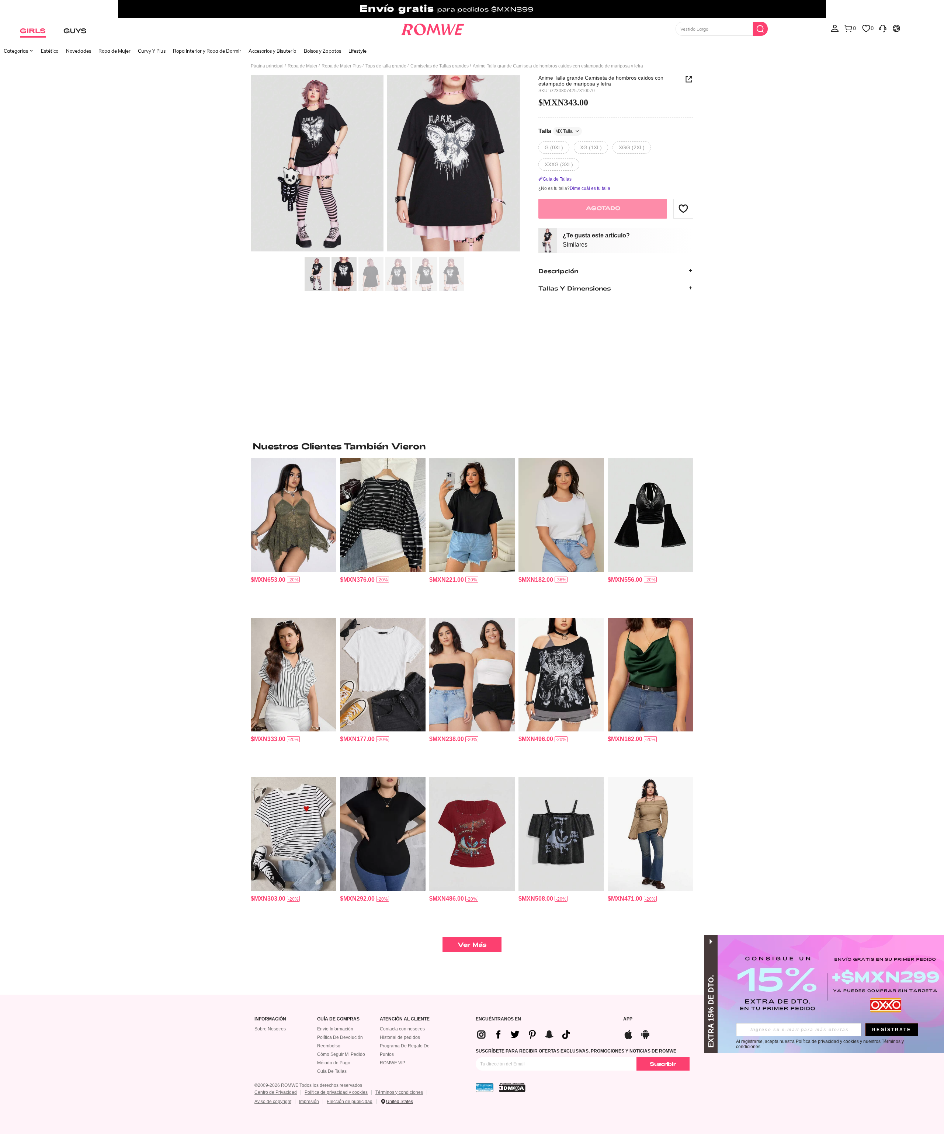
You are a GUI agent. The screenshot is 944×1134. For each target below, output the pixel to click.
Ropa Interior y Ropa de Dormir (207, 51)
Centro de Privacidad (275, 1092)
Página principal (267, 66)
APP (627, 1019)
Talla (555, 131)
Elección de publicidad (349, 1101)
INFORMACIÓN (270, 1019)
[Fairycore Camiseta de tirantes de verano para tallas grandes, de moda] (293, 515)
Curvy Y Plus (152, 51)
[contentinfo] (268, 580)
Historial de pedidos (400, 1037)
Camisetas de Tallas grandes (439, 66)
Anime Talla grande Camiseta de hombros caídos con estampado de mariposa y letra (600, 81)
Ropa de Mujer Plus (341, 66)
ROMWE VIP (392, 1062)
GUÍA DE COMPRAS (338, 1019)
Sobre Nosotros (270, 1029)
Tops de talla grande (385, 66)
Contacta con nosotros (402, 1029)
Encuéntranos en (498, 1019)
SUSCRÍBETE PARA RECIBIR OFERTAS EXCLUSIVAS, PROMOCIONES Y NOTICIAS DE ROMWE (576, 1051)
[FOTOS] (385, 164)
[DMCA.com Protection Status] (512, 1087)
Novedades (78, 51)
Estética (50, 51)
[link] (472, 9)
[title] (472, 446)
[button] (683, 208)
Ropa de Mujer (114, 51)
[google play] (645, 1033)
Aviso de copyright (272, 1101)
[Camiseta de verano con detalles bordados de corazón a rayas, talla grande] (293, 834)
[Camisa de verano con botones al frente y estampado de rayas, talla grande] (293, 675)
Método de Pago (333, 1062)
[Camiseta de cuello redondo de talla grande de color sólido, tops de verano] (561, 515)
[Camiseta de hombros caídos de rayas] (383, 515)
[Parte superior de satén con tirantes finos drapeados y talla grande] (650, 675)
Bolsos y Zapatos (322, 51)
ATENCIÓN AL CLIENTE (405, 1019)
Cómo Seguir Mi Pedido (341, 1054)
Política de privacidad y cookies (336, 1092)
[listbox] (835, 28)
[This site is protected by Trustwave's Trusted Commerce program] (484, 1087)
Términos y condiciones (399, 1092)
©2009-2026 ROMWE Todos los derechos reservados (308, 1085)
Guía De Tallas (332, 1071)
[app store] (628, 1033)
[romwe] (432, 28)
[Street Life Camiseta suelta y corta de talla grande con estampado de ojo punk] (561, 834)
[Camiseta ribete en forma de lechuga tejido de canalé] (383, 675)
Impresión (309, 1101)
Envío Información (335, 1029)
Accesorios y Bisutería (272, 51)
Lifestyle (357, 51)
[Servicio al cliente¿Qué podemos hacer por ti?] (882, 28)
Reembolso (328, 1045)
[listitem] (293, 535)
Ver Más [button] (472, 944)
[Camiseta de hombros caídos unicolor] (472, 515)
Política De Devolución (340, 1037)
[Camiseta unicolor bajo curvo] (383, 834)
